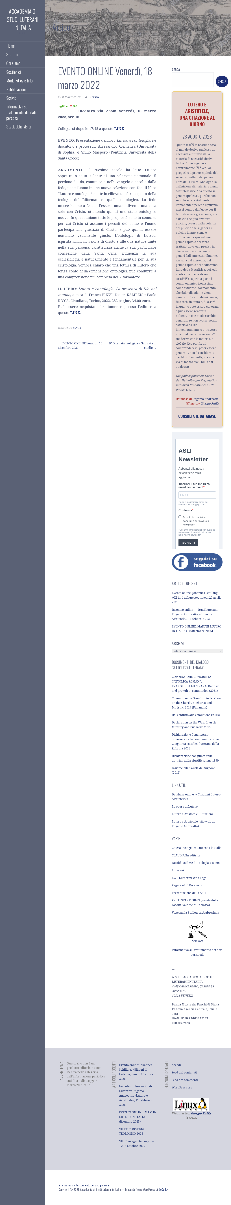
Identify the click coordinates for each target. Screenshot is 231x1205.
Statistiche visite (19, 126)
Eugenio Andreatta (206, 399)
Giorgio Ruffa (209, 403)
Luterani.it (179, 870)
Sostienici (13, 72)
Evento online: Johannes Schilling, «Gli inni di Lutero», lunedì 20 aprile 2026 (196, 597)
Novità (77, 327)
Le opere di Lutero (185, 806)
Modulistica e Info (19, 80)
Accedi (176, 1065)
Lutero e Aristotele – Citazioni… (194, 814)
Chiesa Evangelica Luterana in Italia (196, 848)
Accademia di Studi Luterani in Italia (22, 19)
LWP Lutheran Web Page (189, 878)
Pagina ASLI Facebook (187, 885)
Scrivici (11, 98)
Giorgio (94, 97)
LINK (119, 128)
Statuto (12, 54)
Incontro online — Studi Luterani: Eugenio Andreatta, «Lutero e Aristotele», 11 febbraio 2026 (195, 614)
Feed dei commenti (185, 1080)
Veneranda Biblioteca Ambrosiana (195, 912)
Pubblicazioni (16, 89)
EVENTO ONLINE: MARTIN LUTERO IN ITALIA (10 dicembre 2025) (137, 1117)
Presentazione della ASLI (189, 893)
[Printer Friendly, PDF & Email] (68, 105)
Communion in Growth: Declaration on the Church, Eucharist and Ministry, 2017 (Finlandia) (196, 703)
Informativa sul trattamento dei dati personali (21, 112)
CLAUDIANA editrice (186, 855)
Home (10, 45)
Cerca (176, 69)
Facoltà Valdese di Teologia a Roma (196, 863)
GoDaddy (163, 1189)
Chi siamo (13, 63)
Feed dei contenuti (184, 1072)
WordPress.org (182, 1087)
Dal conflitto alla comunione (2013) (196, 715)
